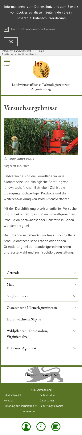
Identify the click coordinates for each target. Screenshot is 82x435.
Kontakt (8, 400)
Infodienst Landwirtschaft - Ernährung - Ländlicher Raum (19, 52)
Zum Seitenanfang (41, 390)
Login (41, 51)
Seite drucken (47, 395)
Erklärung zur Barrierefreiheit (20, 406)
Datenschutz (47, 400)
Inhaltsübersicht (13, 395)
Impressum (28, 411)
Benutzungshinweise (51, 406)
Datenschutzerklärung (49, 18)
